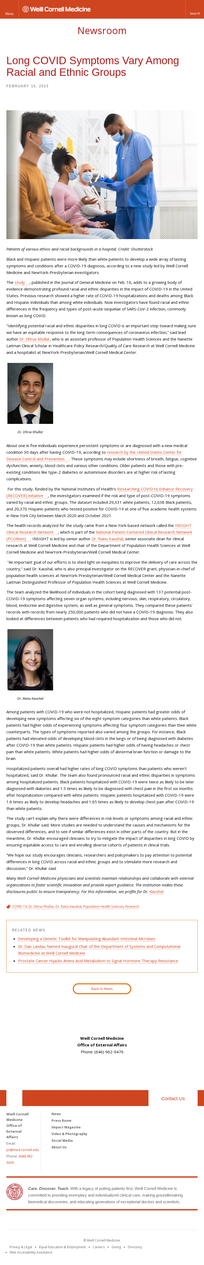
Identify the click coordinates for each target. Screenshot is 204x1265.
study (20, 282)
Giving (116, 1247)
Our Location (14, 1098)
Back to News (102, 988)
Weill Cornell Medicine (102, 1221)
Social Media (62, 1140)
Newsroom (102, 30)
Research (132, 906)
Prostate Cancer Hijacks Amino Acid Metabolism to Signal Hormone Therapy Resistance (98, 960)
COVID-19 (19, 906)
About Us (59, 1147)
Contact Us (173, 1098)
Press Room (61, 1120)
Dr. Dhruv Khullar (34, 339)
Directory (135, 1247)
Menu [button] (9, 13)
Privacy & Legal (21, 1247)
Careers (99, 1247)
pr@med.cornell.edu (22, 1149)
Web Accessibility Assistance (31, 1252)
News (56, 1114)
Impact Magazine (66, 1127)
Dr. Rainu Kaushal (107, 538)
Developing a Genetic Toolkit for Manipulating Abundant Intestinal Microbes (86, 938)
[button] (194, 9)
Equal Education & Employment (62, 1247)
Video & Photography (69, 1134)
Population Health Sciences (103, 906)
